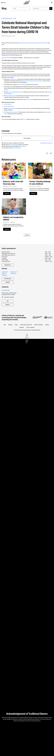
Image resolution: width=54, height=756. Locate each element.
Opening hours (8, 265)
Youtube (13, 273)
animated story (13, 79)
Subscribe (8, 282)
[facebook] (46, 153)
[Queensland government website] (48, 317)
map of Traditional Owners (14, 92)
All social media (7, 278)
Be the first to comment (46, 143)
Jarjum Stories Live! (9, 106)
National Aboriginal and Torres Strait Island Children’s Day (32, 43)
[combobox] (22, 8)
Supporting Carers (10, 96)
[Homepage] (37, 317)
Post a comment (27, 138)
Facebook (4, 272)
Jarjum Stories (7, 104)
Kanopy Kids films (11, 108)
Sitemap (47, 324)
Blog (4, 8)
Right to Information (38, 324)
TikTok (3, 273)
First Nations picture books (10, 112)
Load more (27, 235)
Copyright (10, 324)
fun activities (21, 84)
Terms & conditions (30, 327)
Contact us (7, 304)
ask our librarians (16, 148)
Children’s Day (5, 58)
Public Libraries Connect (25, 324)
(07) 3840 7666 (5, 290)
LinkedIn (4, 275)
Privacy (16, 324)
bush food (29, 99)
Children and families (7, 18)
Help (5, 324)
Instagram (13, 272)
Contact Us (23, 146)
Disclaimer (21, 327)
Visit (8, 301)
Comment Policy (14, 144)
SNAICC (22, 119)
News (15, 18)
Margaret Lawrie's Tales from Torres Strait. (32, 81)
